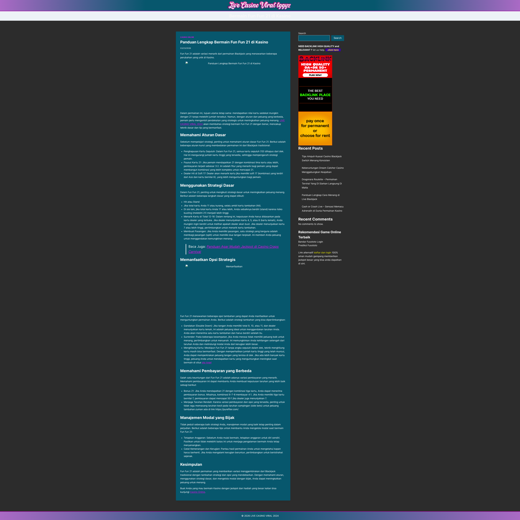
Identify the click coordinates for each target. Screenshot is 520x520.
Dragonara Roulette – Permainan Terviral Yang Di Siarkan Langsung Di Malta (322, 183)
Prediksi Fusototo (307, 245)
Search (302, 33)
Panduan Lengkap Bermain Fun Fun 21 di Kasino (224, 42)
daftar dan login (322, 252)
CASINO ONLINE (187, 37)
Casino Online (197, 492)
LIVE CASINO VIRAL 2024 (265, 515)
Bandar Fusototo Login (310, 241)
